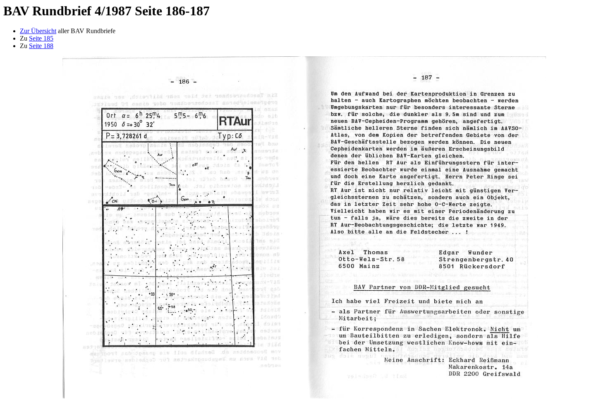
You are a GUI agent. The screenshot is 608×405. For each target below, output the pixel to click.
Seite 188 (41, 45)
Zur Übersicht (38, 30)
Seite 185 (41, 38)
